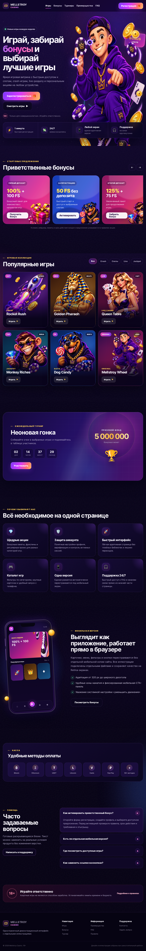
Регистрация (130, 5)
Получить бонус (15, 215)
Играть (13, 321)
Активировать (67, 215)
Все (93, 261)
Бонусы (58, 5)
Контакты (123, 926)
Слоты (115, 261)
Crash (103, 261)
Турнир (65, 934)
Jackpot (137, 261)
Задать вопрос (125, 930)
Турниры (69, 5)
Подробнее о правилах (128, 893)
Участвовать (21, 465)
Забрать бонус (114, 215)
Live (126, 261)
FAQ (98, 5)
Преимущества (84, 5)
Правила (94, 934)
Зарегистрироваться (21, 96)
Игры (48, 5)
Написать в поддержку (19, 852)
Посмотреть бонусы (87, 702)
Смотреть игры (17, 106)
